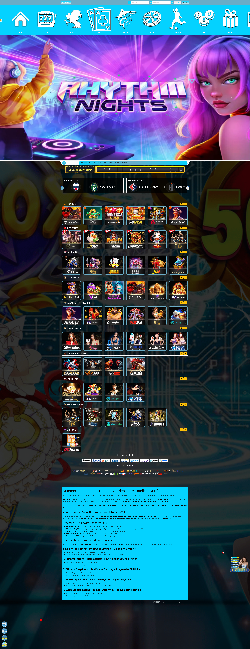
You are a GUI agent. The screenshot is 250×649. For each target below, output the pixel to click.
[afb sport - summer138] (71, 417)
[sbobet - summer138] (157, 417)
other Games (73, 430)
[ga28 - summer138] (135, 367)
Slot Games (73, 277)
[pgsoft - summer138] (135, 265)
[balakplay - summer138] (71, 392)
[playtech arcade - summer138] (114, 316)
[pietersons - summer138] (135, 290)
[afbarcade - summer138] (157, 316)
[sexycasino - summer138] (93, 341)
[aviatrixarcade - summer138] (71, 316)
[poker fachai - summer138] (93, 392)
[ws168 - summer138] (114, 367)
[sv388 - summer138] (93, 367)
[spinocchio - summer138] (114, 290)
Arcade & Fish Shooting (78, 303)
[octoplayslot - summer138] (157, 290)
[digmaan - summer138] (71, 367)
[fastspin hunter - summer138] (135, 316)
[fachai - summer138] (93, 316)
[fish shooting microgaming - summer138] (178, 316)
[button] (41, 620)
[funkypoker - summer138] (135, 392)
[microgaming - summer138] (114, 417)
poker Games (73, 379)
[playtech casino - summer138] (157, 341)
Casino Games (74, 328)
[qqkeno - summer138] (71, 443)
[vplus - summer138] (93, 290)
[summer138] (181, 252)
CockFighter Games (76, 353)
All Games (72, 252)
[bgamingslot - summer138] (71, 290)
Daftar (185, 2)
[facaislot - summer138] (178, 290)
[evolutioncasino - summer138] (71, 341)
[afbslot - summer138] (93, 265)
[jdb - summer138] (157, 265)
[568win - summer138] (71, 265)
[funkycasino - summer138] (178, 341)
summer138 (173, 602)
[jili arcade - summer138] (114, 265)
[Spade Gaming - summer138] (178, 265)
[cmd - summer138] (93, 417)
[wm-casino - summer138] (114, 341)
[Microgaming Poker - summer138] (114, 392)
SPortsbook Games (76, 404)
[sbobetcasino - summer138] (135, 341)
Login (177, 2)
